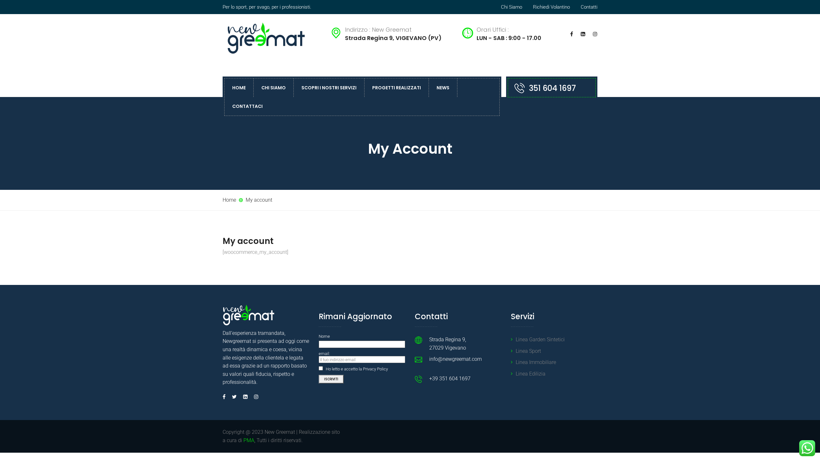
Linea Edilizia (530, 374)
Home (239, 88)
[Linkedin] (245, 397)
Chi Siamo (511, 7)
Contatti (589, 7)
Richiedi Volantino (551, 7)
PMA (248, 440)
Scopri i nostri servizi (329, 88)
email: (324, 353)
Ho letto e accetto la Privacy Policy (357, 369)
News (443, 88)
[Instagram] (254, 397)
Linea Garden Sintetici (540, 339)
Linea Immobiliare (536, 362)
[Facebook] (226, 397)
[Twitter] (234, 397)
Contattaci (247, 106)
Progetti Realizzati (396, 88)
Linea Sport (528, 351)
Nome (324, 336)
